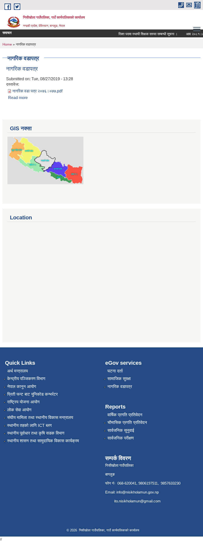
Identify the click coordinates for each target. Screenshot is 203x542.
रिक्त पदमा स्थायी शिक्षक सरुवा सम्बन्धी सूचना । (145, 34)
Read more (18, 98)
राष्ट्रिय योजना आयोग (23, 402)
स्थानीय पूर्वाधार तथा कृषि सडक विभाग (35, 433)
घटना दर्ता (115, 371)
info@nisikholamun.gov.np (137, 492)
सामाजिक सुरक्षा (119, 378)
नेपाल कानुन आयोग (21, 386)
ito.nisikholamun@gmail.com (137, 501)
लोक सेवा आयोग (19, 410)
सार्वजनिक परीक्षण (120, 438)
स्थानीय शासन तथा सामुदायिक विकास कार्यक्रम (43, 441)
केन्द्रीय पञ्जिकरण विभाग (26, 378)
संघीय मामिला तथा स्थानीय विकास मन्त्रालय (40, 417)
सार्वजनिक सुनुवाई (120, 430)
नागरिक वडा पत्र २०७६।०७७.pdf (37, 91)
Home (7, 44)
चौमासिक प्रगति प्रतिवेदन (127, 422)
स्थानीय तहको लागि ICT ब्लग (29, 425)
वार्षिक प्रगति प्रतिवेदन (124, 415)
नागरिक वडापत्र (22, 69)
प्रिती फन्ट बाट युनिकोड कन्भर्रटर (32, 394)
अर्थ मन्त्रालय (17, 371)
